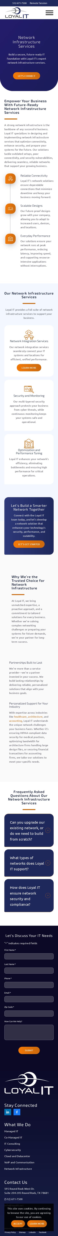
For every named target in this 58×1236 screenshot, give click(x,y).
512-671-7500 (19, 2)
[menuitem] (19, 3)
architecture (35, 716)
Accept (18, 1223)
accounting (15, 720)
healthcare (20, 716)
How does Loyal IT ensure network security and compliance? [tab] (25, 895)
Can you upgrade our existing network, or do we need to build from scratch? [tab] (27, 830)
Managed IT (11, 1131)
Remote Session (38, 2)
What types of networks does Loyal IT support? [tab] (27, 863)
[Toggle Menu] (49, 12)
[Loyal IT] (24, 12)
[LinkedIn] (7, 1112)
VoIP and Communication (19, 1162)
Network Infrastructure (18, 1168)
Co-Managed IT (13, 1137)
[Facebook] (17, 1112)
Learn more (37, 1223)
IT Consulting (12, 1143)
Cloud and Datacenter (17, 1156)
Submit (29, 1050)
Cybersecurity (12, 1149)
